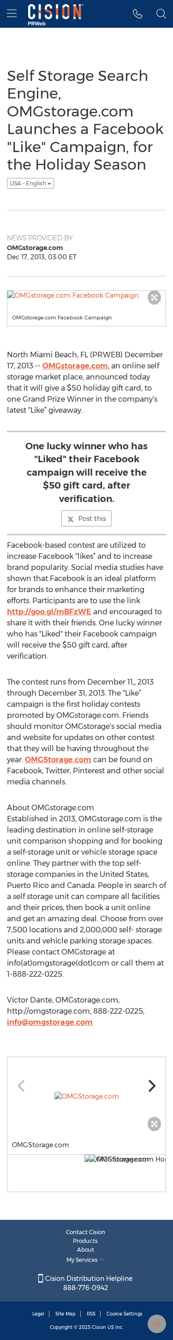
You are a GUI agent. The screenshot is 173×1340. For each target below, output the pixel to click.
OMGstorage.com (75, 365)
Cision (99, 1327)
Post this (92, 518)
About (85, 1249)
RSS (91, 1314)
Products (85, 1240)
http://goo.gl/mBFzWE (49, 611)
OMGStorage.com (58, 759)
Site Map (65, 1314)
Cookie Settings (125, 1314)
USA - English (29, 183)
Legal (38, 1314)
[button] (137, 14)
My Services (82, 1259)
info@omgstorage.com (50, 1022)
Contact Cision (85, 1232)
